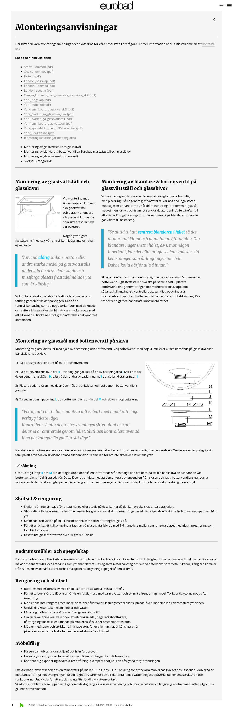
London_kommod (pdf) (39, 86)
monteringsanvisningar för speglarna (50, 138)
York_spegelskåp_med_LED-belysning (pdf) (53, 128)
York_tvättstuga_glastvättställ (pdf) (48, 119)
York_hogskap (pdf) (37, 100)
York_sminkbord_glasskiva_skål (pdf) (49, 109)
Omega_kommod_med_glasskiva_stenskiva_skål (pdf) (60, 95)
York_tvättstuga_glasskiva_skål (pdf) (49, 114)
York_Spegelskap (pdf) (39, 133)
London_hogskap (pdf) (39, 81)
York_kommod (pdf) (37, 105)
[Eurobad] (116, 5)
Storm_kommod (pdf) (38, 67)
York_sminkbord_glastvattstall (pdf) (48, 124)
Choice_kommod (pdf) (39, 72)
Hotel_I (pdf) (32, 76)
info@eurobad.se (124, 705)
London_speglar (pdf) (38, 90)
